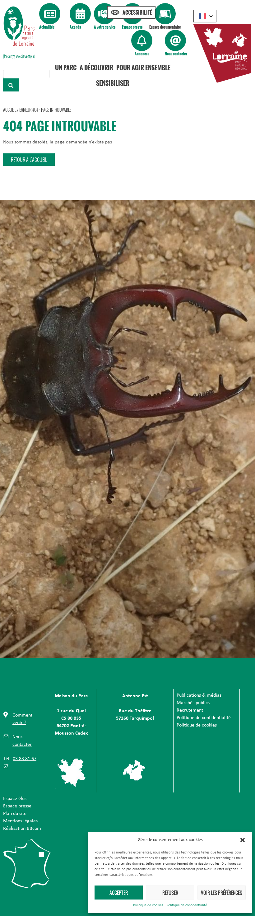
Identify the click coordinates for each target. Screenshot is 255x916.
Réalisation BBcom (22, 828)
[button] (242, 840)
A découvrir (96, 67)
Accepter (118, 892)
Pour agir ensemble (143, 67)
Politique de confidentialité (186, 905)
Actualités (46, 27)
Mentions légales (20, 821)
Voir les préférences (221, 892)
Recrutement (190, 710)
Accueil (9, 109)
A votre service (105, 27)
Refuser (170, 892)
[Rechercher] (11, 84)
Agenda (75, 27)
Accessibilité (137, 12)
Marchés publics (193, 702)
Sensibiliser (112, 83)
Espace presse (132, 27)
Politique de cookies (148, 905)
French (204, 16)
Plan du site (14, 813)
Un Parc (65, 67)
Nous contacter (176, 53)
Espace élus (14, 798)
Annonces (142, 53)
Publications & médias (199, 695)
